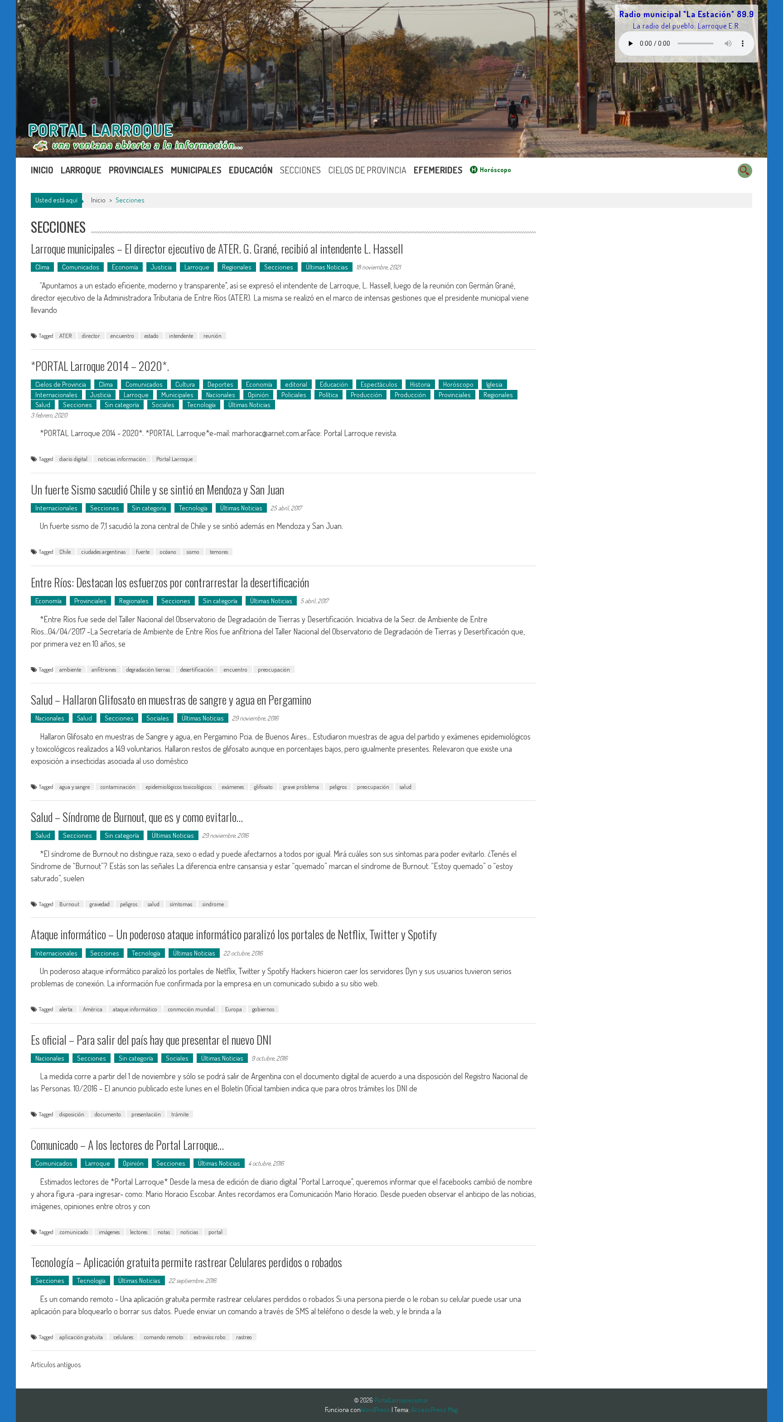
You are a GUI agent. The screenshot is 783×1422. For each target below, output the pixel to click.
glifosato (263, 786)
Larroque (81, 170)
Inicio (42, 170)
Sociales (163, 404)
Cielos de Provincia (367, 170)
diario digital (73, 458)
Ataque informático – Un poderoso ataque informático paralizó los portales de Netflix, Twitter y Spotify (234, 934)
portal (215, 1231)
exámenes (233, 786)
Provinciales (136, 170)
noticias (189, 1231)
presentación (146, 1114)
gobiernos (263, 1009)
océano (168, 551)
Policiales (293, 394)
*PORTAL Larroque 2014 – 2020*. (100, 366)
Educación (251, 170)
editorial (296, 384)
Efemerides (438, 170)
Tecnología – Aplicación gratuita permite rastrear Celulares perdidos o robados (186, 1262)
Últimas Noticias (327, 267)
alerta (65, 1009)
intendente (181, 335)
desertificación (196, 669)
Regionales (236, 267)
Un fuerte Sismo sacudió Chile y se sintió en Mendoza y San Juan (157, 489)
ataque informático (135, 1009)
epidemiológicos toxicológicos (179, 786)
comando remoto (164, 1336)
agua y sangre (74, 786)
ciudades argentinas (103, 551)
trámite (179, 1114)
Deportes (220, 384)
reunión (212, 335)
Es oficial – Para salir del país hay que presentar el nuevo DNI (151, 1039)
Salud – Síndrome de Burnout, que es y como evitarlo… (137, 817)
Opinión (258, 394)
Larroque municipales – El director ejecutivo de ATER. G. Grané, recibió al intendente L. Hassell (217, 248)
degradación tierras (148, 669)
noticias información (122, 458)
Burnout (69, 904)
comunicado (73, 1231)
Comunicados (80, 267)
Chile (65, 551)
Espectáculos (379, 384)
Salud (42, 404)
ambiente (70, 669)
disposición (71, 1114)
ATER (65, 335)
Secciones (300, 170)
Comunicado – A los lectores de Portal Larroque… (127, 1144)
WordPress (376, 1409)
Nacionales (220, 394)
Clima (42, 267)
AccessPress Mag (434, 1409)
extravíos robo (210, 1336)
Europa (233, 1009)
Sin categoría (122, 404)
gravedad (100, 904)
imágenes (109, 1231)
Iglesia (494, 384)
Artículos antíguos (56, 1364)
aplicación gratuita (81, 1336)
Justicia (161, 267)
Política (328, 394)
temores (219, 551)
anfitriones (104, 669)
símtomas (181, 904)
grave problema (301, 786)
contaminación (117, 786)
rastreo (244, 1336)
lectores (138, 1231)
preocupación (274, 669)
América (92, 1009)
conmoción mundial (191, 1009)
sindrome (213, 904)
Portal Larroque (174, 458)
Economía (125, 267)
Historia (420, 384)
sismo (193, 551)
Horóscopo (495, 169)
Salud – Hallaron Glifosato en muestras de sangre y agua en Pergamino (171, 699)
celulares (123, 1336)
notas (164, 1231)
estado (152, 335)
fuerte (143, 551)
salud (405, 786)
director (91, 335)
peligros (338, 786)
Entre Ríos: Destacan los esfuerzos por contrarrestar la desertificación (170, 582)
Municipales (196, 170)
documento (108, 1114)
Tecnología (201, 404)
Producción (366, 394)
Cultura (185, 384)
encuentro (122, 335)
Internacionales (56, 394)
